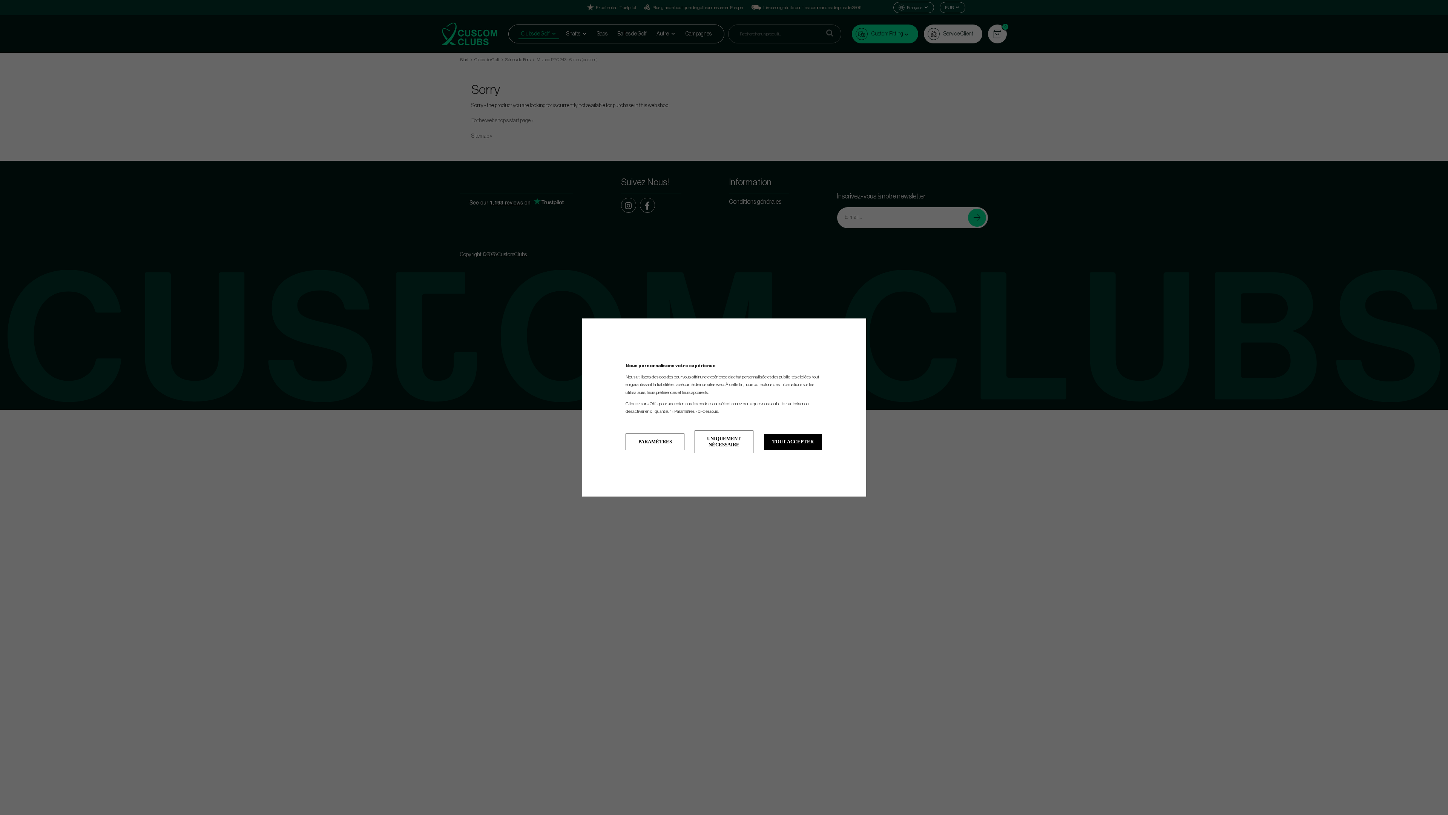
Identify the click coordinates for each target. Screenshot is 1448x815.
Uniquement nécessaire (724, 441)
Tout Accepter (793, 441)
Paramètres (655, 441)
